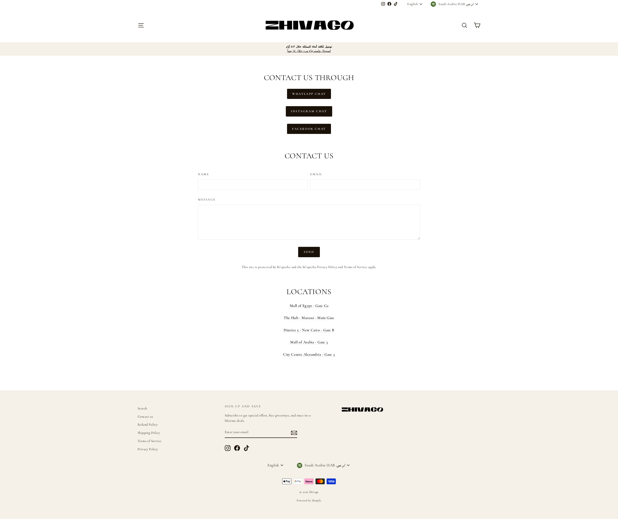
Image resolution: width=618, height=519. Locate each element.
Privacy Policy (327, 267)
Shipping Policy (149, 433)
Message (207, 199)
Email (316, 174)
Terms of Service (355, 267)
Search (142, 408)
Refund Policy (148, 424)
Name (203, 174)
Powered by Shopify (309, 500)
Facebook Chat (309, 129)
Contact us (145, 417)
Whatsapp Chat (309, 94)
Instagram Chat (309, 111)
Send (309, 252)
